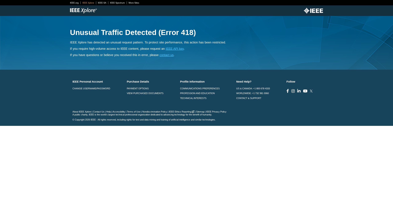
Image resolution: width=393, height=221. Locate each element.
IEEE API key (175, 48)
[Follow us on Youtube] (305, 91)
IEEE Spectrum (117, 3)
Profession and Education (197, 93)
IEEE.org (74, 3)
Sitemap (200, 111)
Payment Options (138, 88)
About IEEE (81, 111)
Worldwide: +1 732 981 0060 (252, 93)
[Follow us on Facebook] (287, 91)
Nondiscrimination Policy (154, 111)
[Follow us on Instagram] (293, 91)
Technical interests (193, 98)
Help (108, 111)
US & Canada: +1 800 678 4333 (253, 88)
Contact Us (98, 111)
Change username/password (91, 88)
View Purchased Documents (145, 93)
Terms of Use (133, 111)
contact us (167, 55)
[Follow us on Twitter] (311, 91)
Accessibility (119, 111)
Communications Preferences (200, 88)
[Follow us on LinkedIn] (299, 91)
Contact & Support (248, 98)
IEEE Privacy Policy (216, 111)
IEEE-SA (102, 3)
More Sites (134, 3)
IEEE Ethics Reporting (180, 111)
